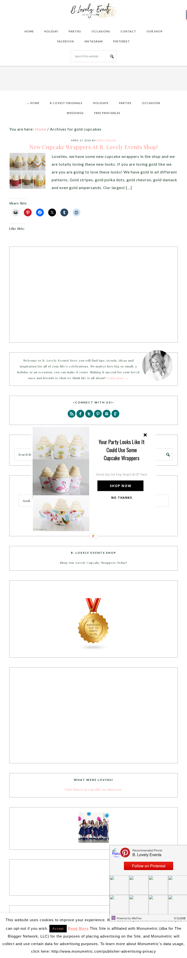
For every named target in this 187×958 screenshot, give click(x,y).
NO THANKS (121, 497)
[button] (121, 450)
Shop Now (120, 486)
